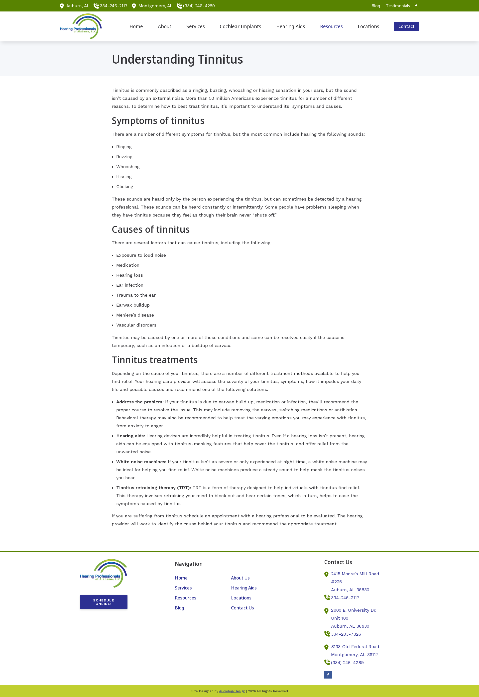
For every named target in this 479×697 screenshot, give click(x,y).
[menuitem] (376, 5)
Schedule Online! (103, 602)
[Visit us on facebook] (416, 5)
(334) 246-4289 (199, 5)
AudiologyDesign (232, 691)
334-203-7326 (346, 634)
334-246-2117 (113, 5)
